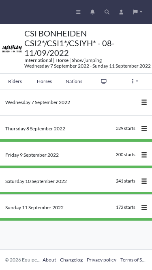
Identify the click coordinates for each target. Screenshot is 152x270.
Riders (15, 81)
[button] (137, 12)
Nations (74, 81)
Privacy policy (101, 260)
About (49, 260)
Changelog (71, 260)
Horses (44, 81)
